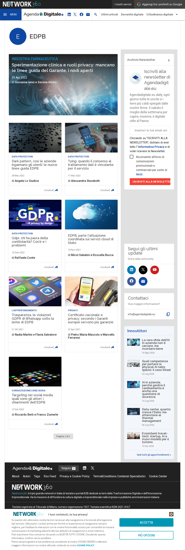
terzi (139, 174)
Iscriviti (151, 181)
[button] (11, 14)
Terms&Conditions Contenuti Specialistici (119, 476)
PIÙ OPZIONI (146, 535)
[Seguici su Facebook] (131, 281)
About (15, 476)
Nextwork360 (20, 493)
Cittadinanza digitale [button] (159, 14)
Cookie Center (158, 476)
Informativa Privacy (151, 147)
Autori (26, 476)
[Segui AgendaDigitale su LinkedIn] (84, 468)
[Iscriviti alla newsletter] (143, 281)
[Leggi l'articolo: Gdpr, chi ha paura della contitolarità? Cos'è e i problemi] (35, 236)
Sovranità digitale (132, 14)
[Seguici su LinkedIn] (131, 270)
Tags (37, 476)
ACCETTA (146, 522)
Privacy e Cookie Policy (75, 476)
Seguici (66, 468)
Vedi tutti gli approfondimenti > (154, 455)
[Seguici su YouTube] (154, 270)
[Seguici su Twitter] (143, 270)
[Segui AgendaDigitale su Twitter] (92, 468)
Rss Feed (50, 476)
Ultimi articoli (109, 14)
